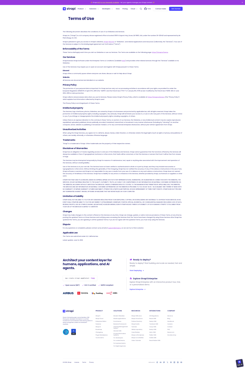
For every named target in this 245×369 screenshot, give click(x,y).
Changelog (99, 332)
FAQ (168, 329)
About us (170, 316)
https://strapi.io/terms (160, 52)
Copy (93, 278)
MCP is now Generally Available (108, 2)
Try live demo (100, 337)
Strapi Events (135, 324)
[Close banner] (242, 2)
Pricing (125, 9)
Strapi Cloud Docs (137, 318)
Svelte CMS (152, 337)
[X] (167, 362)
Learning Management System (121, 327)
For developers (118, 338)
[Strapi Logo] (68, 311)
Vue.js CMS (152, 327)
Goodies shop (171, 335)
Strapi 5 (98, 316)
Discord (111, 42)
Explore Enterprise (136, 289)
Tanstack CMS (153, 324)
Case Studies (135, 332)
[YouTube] (181, 362)
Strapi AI (98, 327)
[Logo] (69, 8)
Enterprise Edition (101, 321)
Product (81, 9)
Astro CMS (152, 332)
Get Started (175, 9)
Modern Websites (119, 316)
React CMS (152, 318)
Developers (106, 9)
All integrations (154, 316)
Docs (118, 9)
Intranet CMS (117, 331)
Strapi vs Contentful (137, 337)
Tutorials (134, 327)
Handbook (170, 321)
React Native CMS (154, 340)
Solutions (92, 9)
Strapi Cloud (99, 318)
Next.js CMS (152, 321)
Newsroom (170, 332)
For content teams (119, 340)
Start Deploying (136, 270)
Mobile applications (120, 318)
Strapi (106, 42)
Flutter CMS (152, 335)
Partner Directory (136, 321)
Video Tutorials (136, 340)
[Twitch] (164, 362)
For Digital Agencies (120, 346)
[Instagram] (178, 362)
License (76, 362)
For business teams (120, 343)
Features (98, 324)
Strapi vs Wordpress (137, 335)
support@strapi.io (114, 228)
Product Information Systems (120, 334)
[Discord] (161, 362)
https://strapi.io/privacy (156, 97)
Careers (170, 324)
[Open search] (141, 9)
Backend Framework (120, 324)
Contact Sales (160, 9)
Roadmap (99, 329)
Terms (84, 362)
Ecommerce (117, 321)
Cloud (133, 9)
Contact (169, 327)
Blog (168, 318)
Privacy (91, 362)
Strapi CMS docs (136, 316)
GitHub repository (136, 329)
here (123, 61)
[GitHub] (157, 362)
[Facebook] (171, 362)
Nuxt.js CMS (152, 329)
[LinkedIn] (174, 362)
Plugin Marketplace (102, 335)
